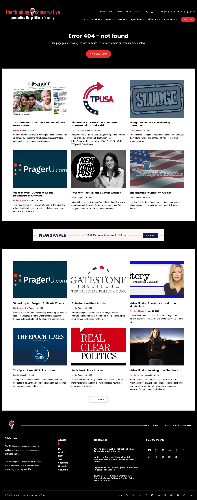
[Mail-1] (194, 12)
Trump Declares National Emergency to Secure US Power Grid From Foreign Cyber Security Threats (114, 478)
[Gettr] (171, 12)
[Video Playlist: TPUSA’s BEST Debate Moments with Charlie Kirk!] (98, 99)
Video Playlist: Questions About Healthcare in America (33, 194)
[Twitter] (168, 12)
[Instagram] (184, 12)
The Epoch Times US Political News (35, 370)
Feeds (16, 130)
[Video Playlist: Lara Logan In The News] (157, 347)
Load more (97, 399)
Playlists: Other (137, 375)
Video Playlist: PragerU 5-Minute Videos (38, 303)
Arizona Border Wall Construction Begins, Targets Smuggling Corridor (114, 450)
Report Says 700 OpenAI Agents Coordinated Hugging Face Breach (116, 468)
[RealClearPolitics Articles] (98, 347)
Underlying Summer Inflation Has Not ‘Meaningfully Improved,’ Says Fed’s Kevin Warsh (114, 459)
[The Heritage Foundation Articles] (157, 169)
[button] (152, 12)
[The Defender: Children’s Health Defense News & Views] (40, 99)
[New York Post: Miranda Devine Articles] (98, 169)
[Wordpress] (187, 12)
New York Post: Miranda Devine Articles (96, 192)
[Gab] (181, 12)
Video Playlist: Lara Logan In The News (154, 370)
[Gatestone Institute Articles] (98, 280)
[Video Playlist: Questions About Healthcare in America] (40, 169)
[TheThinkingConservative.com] (33, 12)
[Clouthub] (171, 495)
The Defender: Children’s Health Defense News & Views (39, 124)
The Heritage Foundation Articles (151, 192)
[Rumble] (165, 12)
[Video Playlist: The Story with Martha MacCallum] (157, 280)
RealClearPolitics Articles (87, 370)
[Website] (190, 12)
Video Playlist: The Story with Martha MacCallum (153, 305)
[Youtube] (161, 12)
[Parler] (177, 12)
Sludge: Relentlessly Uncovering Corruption (150, 124)
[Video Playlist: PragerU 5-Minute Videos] (40, 280)
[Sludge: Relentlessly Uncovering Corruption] (157, 99)
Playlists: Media (78, 130)
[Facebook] (174, 12)
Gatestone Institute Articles (89, 303)
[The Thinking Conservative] (11, 425)
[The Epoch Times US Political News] (40, 347)
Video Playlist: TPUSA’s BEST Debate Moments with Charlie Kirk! (94, 124)
